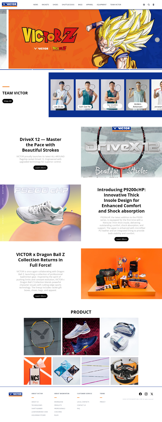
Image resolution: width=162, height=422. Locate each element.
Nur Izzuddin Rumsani (112, 106)
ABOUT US (35, 402)
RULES (56, 415)
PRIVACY (102, 402)
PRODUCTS (58, 405)
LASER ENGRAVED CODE (40, 412)
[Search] (148, 4)
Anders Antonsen (137, 105)
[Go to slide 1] (16, 69)
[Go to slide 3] (81, 69)
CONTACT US (81, 405)
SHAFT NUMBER (37, 409)
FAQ (78, 409)
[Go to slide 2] (48, 69)
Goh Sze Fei (84, 106)
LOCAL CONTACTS (83, 402)
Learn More (40, 167)
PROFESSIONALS (59, 409)
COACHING (58, 412)
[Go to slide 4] (113, 69)
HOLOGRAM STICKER (38, 415)
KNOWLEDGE (58, 402)
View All (8, 101)
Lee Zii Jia (58, 106)
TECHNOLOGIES (37, 405)
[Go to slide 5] (146, 69)
